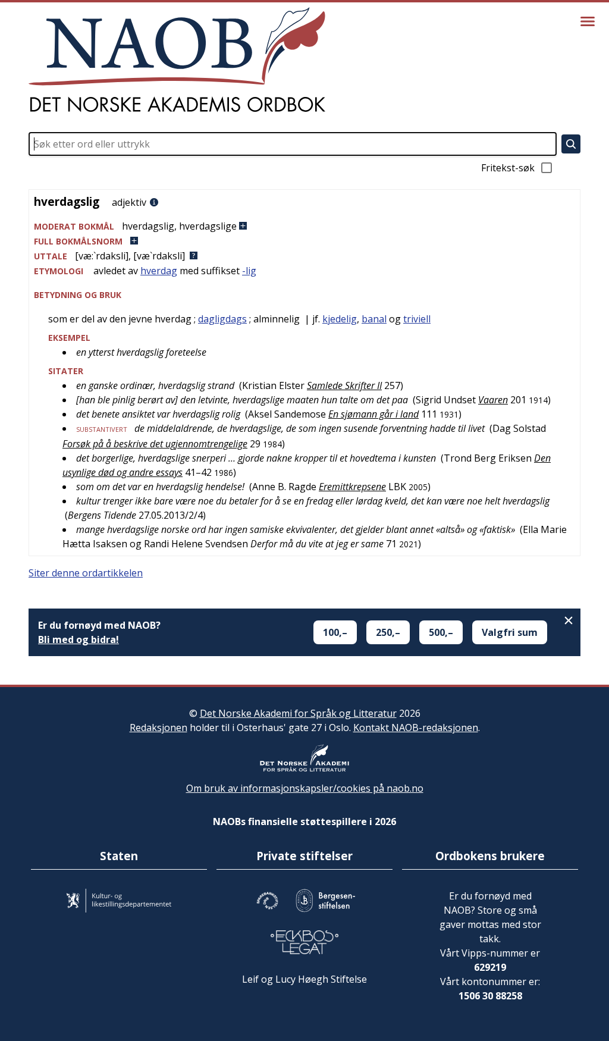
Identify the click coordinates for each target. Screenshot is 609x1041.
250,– (388, 632)
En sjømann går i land (373, 414)
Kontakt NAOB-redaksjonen (415, 727)
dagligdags (222, 318)
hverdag (158, 270)
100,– (335, 632)
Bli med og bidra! (78, 639)
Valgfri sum (510, 632)
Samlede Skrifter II (344, 385)
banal (374, 318)
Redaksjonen (158, 727)
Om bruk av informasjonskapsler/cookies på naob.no (304, 788)
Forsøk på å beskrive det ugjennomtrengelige (154, 443)
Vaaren (493, 399)
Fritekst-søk (508, 167)
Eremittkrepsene (352, 486)
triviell (417, 318)
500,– (441, 632)
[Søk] (570, 143)
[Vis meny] (587, 21)
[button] (304, 226)
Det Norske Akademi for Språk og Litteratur (298, 713)
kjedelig (339, 318)
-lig (249, 270)
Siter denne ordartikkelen (86, 572)
